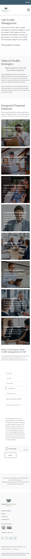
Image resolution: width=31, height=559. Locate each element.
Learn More (7, 139)
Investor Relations (6, 510)
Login (27, 2)
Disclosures (16, 549)
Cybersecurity (5, 519)
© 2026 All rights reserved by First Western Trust (13, 546)
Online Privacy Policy (6, 549)
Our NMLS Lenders (6, 524)
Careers (3, 513)
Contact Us (4, 516)
